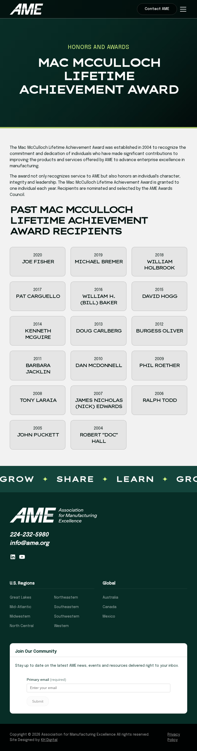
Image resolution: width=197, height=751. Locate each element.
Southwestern (66, 616)
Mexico (109, 616)
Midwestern (20, 616)
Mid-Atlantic (20, 607)
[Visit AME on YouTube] (22, 557)
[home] (26, 9)
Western (61, 626)
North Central (22, 626)
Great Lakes (20, 597)
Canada (109, 607)
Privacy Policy (174, 737)
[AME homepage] (53, 515)
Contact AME (157, 9)
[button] (182, 9)
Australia (110, 597)
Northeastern (66, 597)
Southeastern (66, 607)
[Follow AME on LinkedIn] (13, 557)
